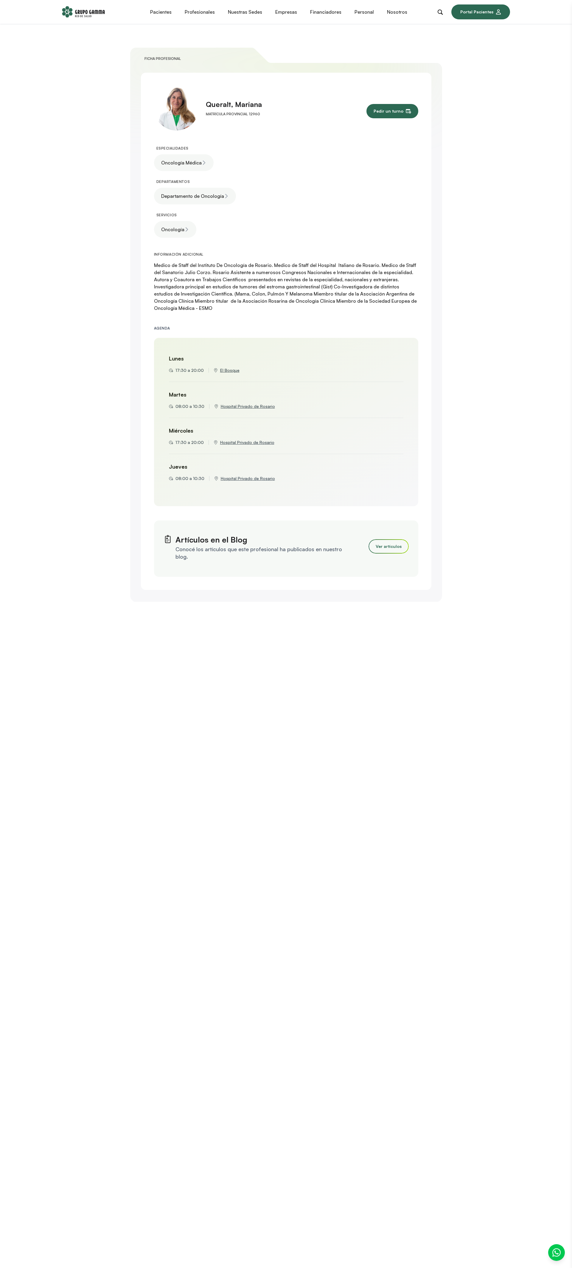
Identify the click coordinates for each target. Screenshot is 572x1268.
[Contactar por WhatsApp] (556, 1252)
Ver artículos (389, 546)
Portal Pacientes (476, 11)
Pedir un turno (388, 111)
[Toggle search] (441, 11)
